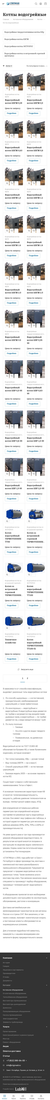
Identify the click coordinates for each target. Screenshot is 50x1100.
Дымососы (7, 1008)
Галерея (6, 966)
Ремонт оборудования (11, 1042)
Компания (7, 958)
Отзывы (6, 977)
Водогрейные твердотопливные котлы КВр (24, 32)
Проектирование (9, 1031)
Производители (9, 973)
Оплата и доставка (12, 1051)
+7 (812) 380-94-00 (15, 1060)
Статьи (6, 1056)
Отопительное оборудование (14, 993)
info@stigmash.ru (13, 1065)
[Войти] (41, 4)
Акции (6, 1046)
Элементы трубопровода (13, 1022)
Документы (7, 981)
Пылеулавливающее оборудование (16, 1011)
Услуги (6, 1027)
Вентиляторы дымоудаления (14, 1004)
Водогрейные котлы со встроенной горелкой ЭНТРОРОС (24, 54)
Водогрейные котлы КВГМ (16, 39)
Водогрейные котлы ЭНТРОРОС (18, 46)
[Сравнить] (16, 88)
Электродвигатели (10, 1019)
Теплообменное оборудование (15, 997)
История (6, 963)
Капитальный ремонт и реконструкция (18, 1035)
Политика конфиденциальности (15, 1084)
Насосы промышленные (12, 1015)
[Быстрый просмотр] (7, 88)
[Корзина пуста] (45, 4)
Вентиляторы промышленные (14, 1001)
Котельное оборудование (13, 990)
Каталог (7, 985)
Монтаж (6, 1039)
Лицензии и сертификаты (13, 970)
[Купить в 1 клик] (12, 88)
